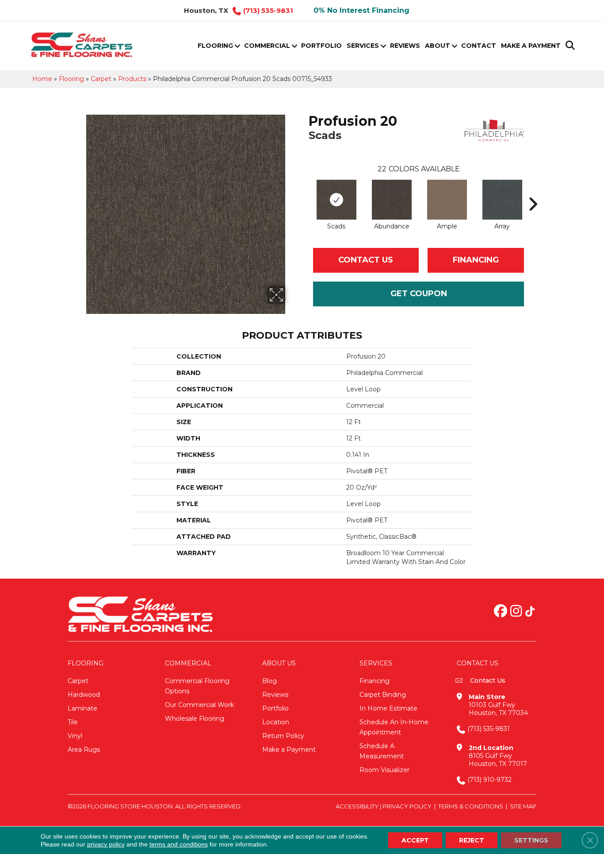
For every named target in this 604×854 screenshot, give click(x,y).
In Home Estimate (388, 708)
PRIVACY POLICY (407, 806)
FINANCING (476, 260)
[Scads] (336, 200)
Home (42, 79)
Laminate (82, 708)
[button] (237, 46)
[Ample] (447, 200)
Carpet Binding (382, 695)
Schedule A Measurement (381, 751)
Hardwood (84, 695)
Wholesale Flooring (194, 719)
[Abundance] (392, 200)
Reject (471, 840)
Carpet (101, 79)
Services (363, 46)
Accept (415, 840)
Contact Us (365, 260)
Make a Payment (531, 46)
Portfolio (321, 46)
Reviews (405, 46)
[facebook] (500, 611)
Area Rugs (84, 750)
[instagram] (516, 611)
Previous (304, 190)
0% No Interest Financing (361, 10)
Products (132, 79)
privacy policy (106, 844)
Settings (531, 840)
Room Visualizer (384, 770)
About (437, 46)
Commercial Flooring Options (197, 686)
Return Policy (283, 736)
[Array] (502, 200)
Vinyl (75, 736)
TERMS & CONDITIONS (470, 806)
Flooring (215, 46)
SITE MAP (523, 806)
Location (275, 722)
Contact (478, 46)
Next (532, 190)
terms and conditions (178, 844)
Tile (73, 722)
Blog (269, 681)
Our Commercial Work (199, 705)
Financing (374, 681)
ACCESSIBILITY (357, 806)
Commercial (267, 46)
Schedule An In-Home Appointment (393, 727)
